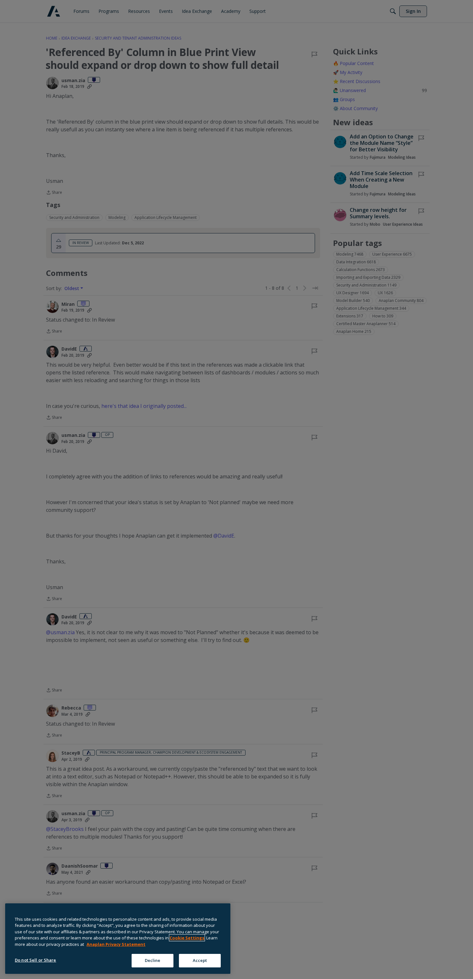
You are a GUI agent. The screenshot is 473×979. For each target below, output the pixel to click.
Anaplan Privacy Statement (116, 944)
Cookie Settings (187, 938)
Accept (200, 960)
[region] (117, 938)
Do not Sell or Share (35, 960)
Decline (153, 960)
